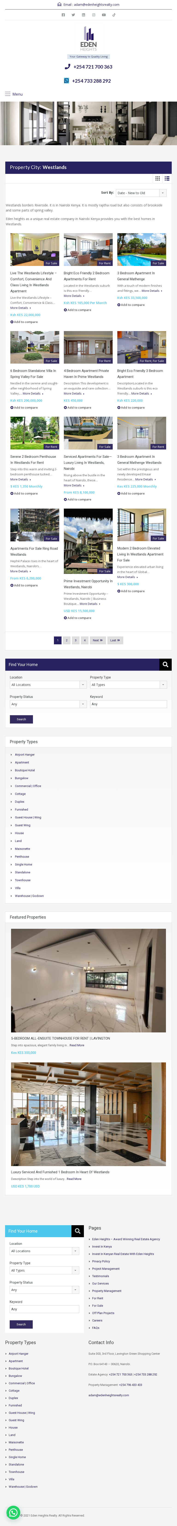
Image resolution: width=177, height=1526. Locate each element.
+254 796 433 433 (130, 1385)
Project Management (106, 1268)
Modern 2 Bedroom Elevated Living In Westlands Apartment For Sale (140, 554)
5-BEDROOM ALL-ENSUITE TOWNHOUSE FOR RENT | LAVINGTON (60, 1038)
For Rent (97, 1298)
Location (16, 677)
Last (113, 640)
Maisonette (22, 848)
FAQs (95, 1328)
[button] (13, 1513)
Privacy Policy (101, 1261)
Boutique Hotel (25, 770)
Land (18, 841)
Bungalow (21, 778)
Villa (18, 888)
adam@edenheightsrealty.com (96, 4)
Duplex (19, 801)
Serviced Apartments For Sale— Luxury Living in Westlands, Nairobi (88, 463)
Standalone (22, 872)
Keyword (96, 697)
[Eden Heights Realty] (88, 39)
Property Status (21, 697)
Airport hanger (25, 754)
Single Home (23, 864)
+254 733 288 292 (91, 81)
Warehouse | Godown (29, 896)
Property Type (100, 677)
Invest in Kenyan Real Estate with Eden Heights (123, 1254)
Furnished (21, 809)
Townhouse (22, 880)
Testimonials (100, 1276)
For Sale (97, 1305)
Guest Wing (22, 825)
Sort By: (107, 192)
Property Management (106, 1291)
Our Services (100, 1283)
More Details (19, 308)
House (19, 833)
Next (96, 640)
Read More (77, 1045)
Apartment (22, 762)
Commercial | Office (28, 786)
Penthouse (22, 856)
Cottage (20, 794)
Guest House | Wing (28, 817)
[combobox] (141, 193)
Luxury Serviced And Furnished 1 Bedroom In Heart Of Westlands (60, 1172)
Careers (97, 1320)
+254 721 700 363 (93, 66)
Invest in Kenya (102, 1246)
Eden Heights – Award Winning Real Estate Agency (126, 1239)
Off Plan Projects (103, 1313)
